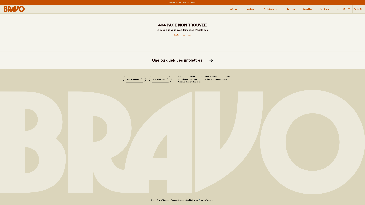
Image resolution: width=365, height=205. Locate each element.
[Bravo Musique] (14, 9)
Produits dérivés (271, 9)
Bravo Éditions (159, 79)
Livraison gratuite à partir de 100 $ (181, 2)
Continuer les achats (182, 35)
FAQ (179, 77)
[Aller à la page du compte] (344, 9)
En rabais (291, 9)
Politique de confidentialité (189, 82)
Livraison (191, 77)
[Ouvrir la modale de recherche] (338, 9)
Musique (250, 9)
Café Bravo (324, 9)
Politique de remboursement (215, 79)
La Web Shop (209, 200)
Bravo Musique (133, 79)
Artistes (233, 9)
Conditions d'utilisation (187, 79)
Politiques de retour (209, 77)
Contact (227, 77)
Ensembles (307, 9)
